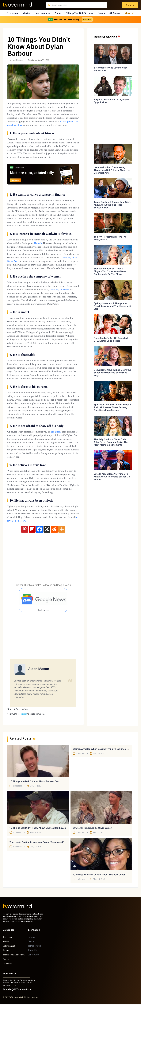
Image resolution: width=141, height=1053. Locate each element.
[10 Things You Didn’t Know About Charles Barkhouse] (38, 850)
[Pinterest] (24, 572)
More (128, 13)
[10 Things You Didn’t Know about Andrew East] (38, 804)
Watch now (87, 19)
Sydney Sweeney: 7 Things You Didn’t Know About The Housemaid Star (112, 306)
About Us (32, 995)
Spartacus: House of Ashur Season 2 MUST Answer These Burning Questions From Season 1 (112, 407)
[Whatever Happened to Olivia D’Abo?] (101, 850)
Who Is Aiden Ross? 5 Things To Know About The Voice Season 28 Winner (112, 476)
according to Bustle (26, 310)
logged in (23, 757)
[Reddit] (54, 572)
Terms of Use (34, 991)
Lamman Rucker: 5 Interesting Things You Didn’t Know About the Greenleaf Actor (112, 170)
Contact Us (33, 1000)
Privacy (31, 982)
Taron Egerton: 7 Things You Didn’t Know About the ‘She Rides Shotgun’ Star (112, 205)
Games (102, 13)
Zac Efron (64, 463)
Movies (26, 13)
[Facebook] (39, 572)
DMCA (31, 987)
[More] (61, 572)
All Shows (116, 13)
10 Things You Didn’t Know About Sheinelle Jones (99, 917)
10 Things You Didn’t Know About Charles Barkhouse (38, 870)
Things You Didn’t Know (80, 13)
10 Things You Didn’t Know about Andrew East (34, 824)
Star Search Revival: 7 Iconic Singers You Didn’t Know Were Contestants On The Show (110, 271)
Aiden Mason (16, 60)
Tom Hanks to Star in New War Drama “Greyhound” (37, 885)
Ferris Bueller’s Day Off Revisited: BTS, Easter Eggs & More (111, 339)
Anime (59, 13)
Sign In (130, 5)
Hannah (54, 253)
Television (12, 13)
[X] (47, 572)
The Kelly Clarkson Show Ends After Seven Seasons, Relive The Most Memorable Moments (111, 442)
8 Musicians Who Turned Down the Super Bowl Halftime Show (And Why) (112, 372)
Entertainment (43, 13)
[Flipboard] (32, 572)
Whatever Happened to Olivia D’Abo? (92, 870)
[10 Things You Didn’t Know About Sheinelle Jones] (101, 897)
